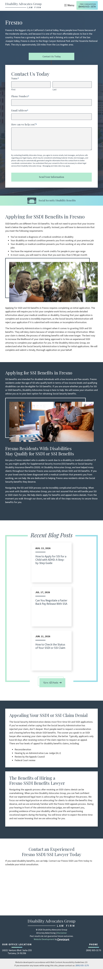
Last (55, 89)
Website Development (44, 939)
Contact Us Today (52, 56)
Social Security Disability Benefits (57, 200)
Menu (70, 5)
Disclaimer (62, 932)
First (13, 89)
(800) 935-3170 (82, 965)
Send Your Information (51, 177)
